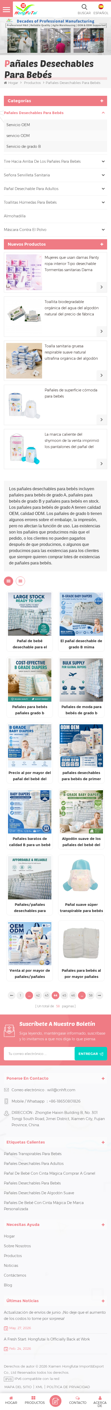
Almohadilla (15, 216)
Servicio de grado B (23, 146)
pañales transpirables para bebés (32, 1153)
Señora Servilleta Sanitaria (27, 175)
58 (91, 995)
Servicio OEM (18, 125)
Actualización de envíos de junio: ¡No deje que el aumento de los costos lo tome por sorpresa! (55, 1315)
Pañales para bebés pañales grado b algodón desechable (29, 710)
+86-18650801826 (65, 1101)
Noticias (11, 1265)
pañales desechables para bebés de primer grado (81, 776)
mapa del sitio (18, 1387)
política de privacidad (68, 1387)
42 (38, 995)
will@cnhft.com (61, 1090)
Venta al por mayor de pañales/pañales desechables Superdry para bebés (30, 974)
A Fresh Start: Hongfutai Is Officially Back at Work (47, 1339)
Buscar (84, 13)
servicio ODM (18, 135)
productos (13, 1255)
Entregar (88, 1054)
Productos (32, 83)
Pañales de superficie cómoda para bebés (71, 393)
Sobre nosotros (17, 1246)
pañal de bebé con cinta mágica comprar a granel (49, 1173)
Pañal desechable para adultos (31, 188)
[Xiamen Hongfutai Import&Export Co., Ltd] (25, 9)
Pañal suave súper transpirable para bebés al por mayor (81, 908)
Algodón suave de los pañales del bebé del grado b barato (81, 842)
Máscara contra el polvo (25, 229)
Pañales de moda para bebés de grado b (81, 709)
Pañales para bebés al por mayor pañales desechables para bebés (81, 974)
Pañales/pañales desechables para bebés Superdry (30, 908)
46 (73, 995)
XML (39, 1387)
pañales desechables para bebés (34, 112)
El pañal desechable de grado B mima (81, 644)
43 (47, 995)
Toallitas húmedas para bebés (30, 202)
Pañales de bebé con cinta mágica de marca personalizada (44, 1205)
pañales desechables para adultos (34, 1163)
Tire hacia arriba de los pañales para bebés (42, 161)
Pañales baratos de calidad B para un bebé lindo (30, 842)
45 (64, 995)
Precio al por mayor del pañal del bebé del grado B (30, 776)
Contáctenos (15, 1275)
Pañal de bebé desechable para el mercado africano (30, 644)
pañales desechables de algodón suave (39, 1193)
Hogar (13, 83)
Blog (8, 1285)
